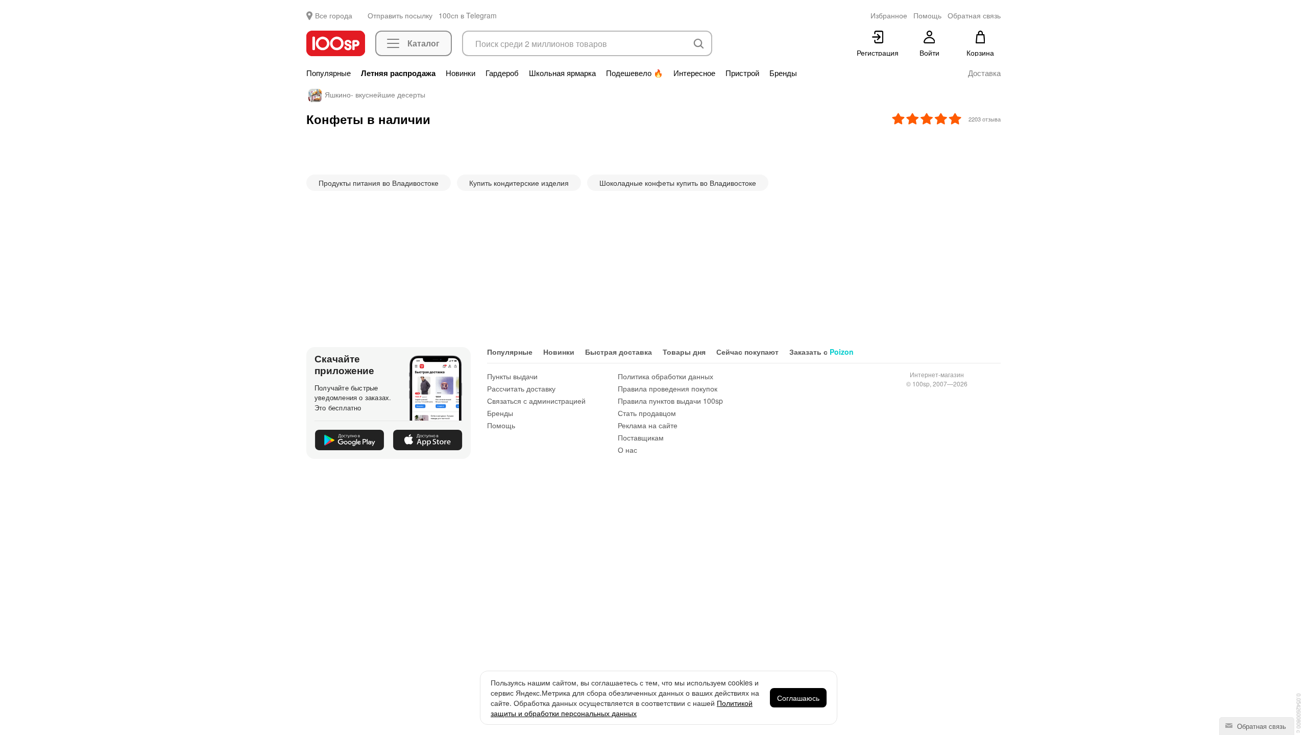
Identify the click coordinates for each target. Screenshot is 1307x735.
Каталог (423, 43)
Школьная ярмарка (562, 73)
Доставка (984, 73)
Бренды (783, 73)
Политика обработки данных (665, 376)
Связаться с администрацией (536, 401)
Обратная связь (1260, 726)
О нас (627, 450)
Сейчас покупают (747, 352)
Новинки (460, 73)
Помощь (501, 425)
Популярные (328, 73)
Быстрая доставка (618, 352)
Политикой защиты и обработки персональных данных (622, 708)
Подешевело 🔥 (634, 73)
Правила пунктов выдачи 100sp (670, 401)
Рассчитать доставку (521, 388)
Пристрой (742, 73)
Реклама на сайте (647, 425)
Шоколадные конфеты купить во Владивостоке (677, 183)
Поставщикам (641, 437)
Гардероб (502, 73)
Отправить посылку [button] (400, 15)
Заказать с (821, 352)
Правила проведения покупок (667, 388)
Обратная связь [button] (974, 15)
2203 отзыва (985, 119)
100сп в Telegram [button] (468, 15)
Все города (333, 15)
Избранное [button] (888, 15)
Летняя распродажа (398, 73)
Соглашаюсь (798, 698)
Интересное (694, 73)
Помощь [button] (927, 15)
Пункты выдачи (512, 376)
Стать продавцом (647, 413)
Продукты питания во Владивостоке (379, 183)
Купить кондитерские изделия (519, 183)
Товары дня (684, 352)
